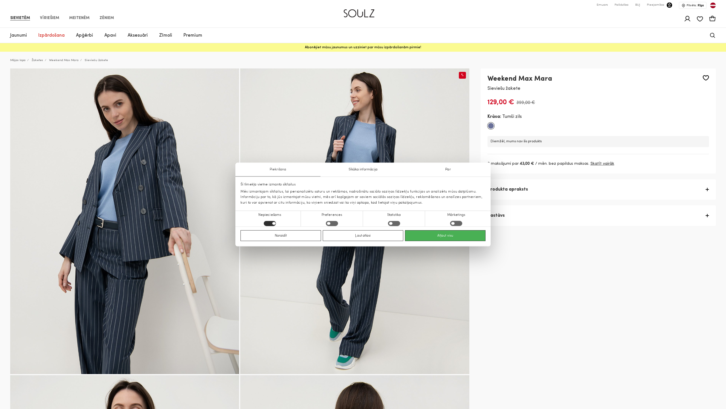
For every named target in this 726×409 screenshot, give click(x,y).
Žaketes (37, 60)
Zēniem (107, 18)
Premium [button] (192, 35)
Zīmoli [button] (165, 35)
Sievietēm (20, 18)
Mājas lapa (18, 60)
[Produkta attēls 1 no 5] (124, 221)
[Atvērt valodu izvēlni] (713, 5)
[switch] (332, 223)
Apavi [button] (110, 35)
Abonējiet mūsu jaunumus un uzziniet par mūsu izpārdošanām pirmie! (363, 47)
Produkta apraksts (507, 189)
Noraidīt (281, 235)
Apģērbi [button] (84, 35)
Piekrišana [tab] (278, 169)
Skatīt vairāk (602, 164)
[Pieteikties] (687, 18)
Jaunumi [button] (18, 35)
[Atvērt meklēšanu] (712, 35)
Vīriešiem (49, 18)
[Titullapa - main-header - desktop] (363, 11)
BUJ (637, 5)
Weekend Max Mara (64, 60)
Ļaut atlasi (363, 235)
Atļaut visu (445, 235)
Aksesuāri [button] (138, 35)
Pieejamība (655, 5)
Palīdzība (621, 5)
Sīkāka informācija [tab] (363, 169)
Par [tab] (448, 169)
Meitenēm (79, 18)
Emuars (602, 5)
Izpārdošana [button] (51, 35)
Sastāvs (496, 215)
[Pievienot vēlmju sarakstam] (706, 78)
